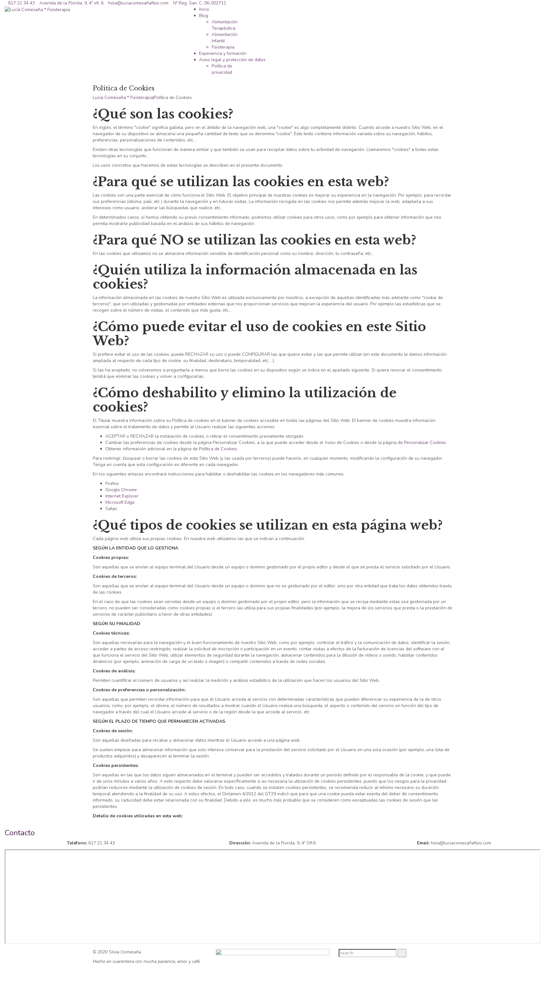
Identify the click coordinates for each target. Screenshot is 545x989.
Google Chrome (121, 490)
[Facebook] (435, 960)
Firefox (112, 483)
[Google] (442, 960)
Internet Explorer (121, 496)
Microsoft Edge (120, 502)
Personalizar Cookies (425, 443)
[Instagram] (449, 960)
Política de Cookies (218, 449)
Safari (111, 509)
